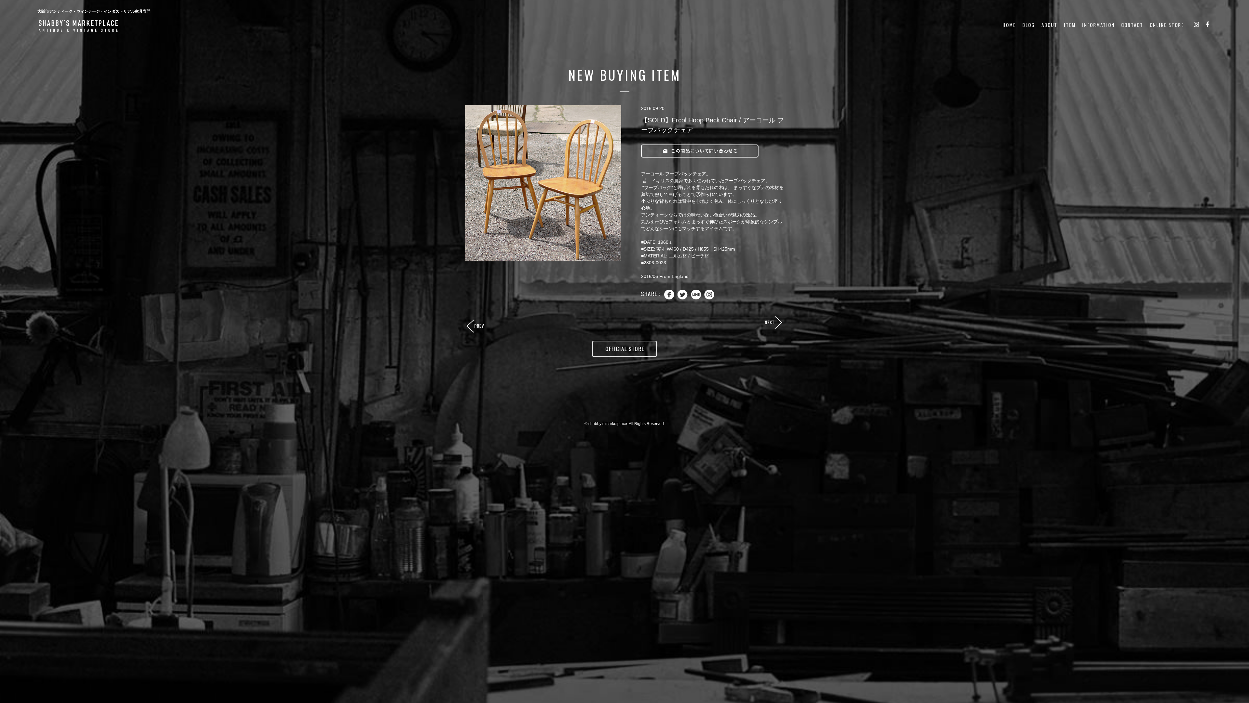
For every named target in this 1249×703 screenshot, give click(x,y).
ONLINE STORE (1167, 24)
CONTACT (1132, 24)
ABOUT (1049, 24)
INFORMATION (1098, 24)
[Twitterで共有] (683, 298)
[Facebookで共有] (669, 298)
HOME (1009, 24)
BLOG (1028, 24)
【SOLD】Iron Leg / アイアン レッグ (773, 323)
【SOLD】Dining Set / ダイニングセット (476, 326)
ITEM (1070, 24)
